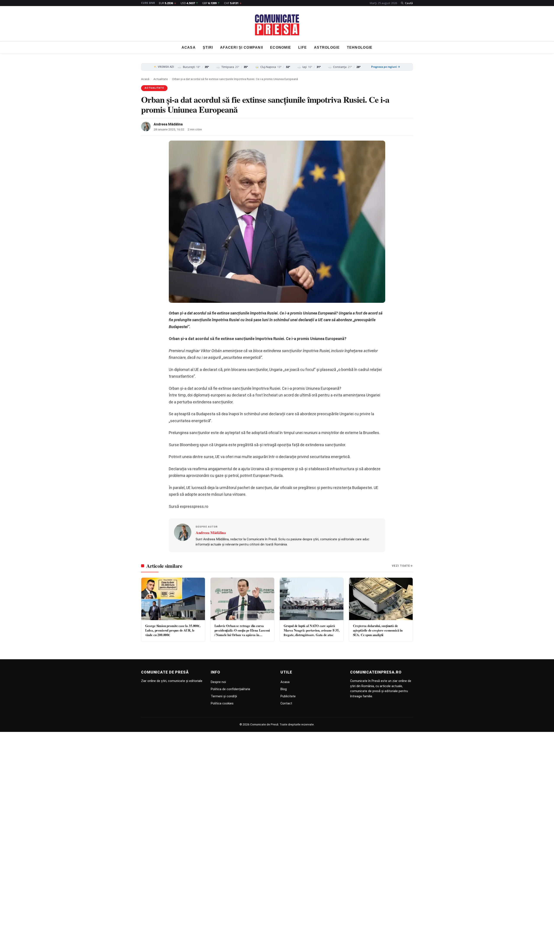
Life (302, 47)
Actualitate (160, 79)
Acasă (145, 79)
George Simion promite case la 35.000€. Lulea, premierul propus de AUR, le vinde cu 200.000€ (173, 630)
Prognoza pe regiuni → (385, 67)
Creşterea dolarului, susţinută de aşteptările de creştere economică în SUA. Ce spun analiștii (378, 630)
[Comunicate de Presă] (277, 25)
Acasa (189, 47)
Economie (280, 47)
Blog (283, 689)
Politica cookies (222, 703)
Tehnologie (360, 47)
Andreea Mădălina (168, 124)
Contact (286, 703)
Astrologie (327, 47)
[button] (407, 3)
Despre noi (218, 682)
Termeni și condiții (224, 696)
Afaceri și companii (241, 47)
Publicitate (288, 696)
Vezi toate (401, 565)
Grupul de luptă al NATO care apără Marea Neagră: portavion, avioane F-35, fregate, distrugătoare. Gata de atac (312, 630)
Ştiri (208, 47)
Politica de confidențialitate (230, 689)
